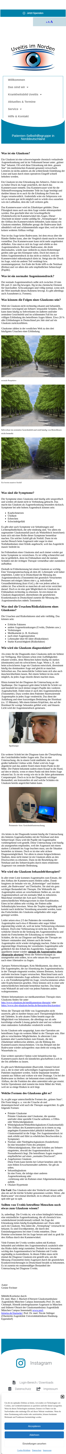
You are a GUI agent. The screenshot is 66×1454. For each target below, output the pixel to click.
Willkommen (16, 79)
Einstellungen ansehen (34, 1443)
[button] (62, 1396)
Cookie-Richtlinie (23, 1450)
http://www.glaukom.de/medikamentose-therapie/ (26, 1002)
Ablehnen (34, 1435)
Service (13, 109)
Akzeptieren (34, 1426)
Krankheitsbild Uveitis (23, 94)
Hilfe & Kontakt (18, 116)
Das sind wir (16, 87)
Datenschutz (36, 1450)
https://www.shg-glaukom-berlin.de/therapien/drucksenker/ (31, 1005)
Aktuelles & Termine (22, 101)
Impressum (47, 1450)
